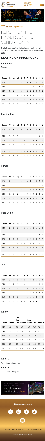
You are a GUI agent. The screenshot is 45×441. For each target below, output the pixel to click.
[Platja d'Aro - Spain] (22, 15)
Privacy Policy (29, 429)
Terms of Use (20, 429)
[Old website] (22, 388)
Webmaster (38, 429)
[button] (22, 27)
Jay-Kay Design (27, 434)
